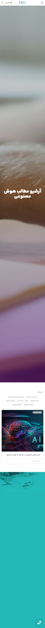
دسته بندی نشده (31, 397)
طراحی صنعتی (10, 401)
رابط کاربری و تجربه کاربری (16, 397)
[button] (42, 3)
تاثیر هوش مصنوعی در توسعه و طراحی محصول (23, 455)
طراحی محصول (28, 405)
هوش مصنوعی (17, 405)
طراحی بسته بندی (22, 401)
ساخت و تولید (34, 401)
